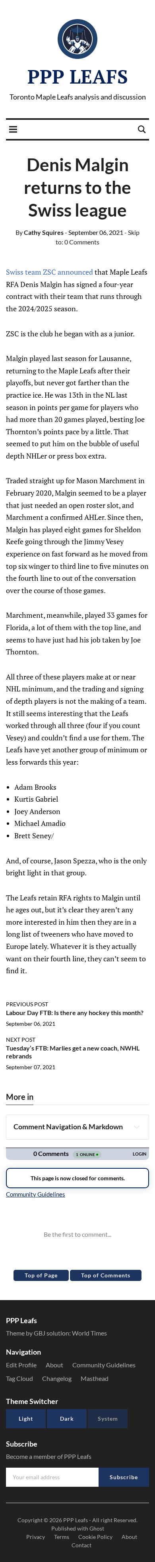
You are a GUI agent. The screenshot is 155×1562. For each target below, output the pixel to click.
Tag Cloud (19, 1378)
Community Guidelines (104, 1365)
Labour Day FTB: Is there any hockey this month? (74, 1012)
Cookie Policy (95, 1536)
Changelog (57, 1378)
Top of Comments (105, 1275)
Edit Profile (21, 1365)
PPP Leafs (77, 76)
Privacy (35, 1536)
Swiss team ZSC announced (49, 272)
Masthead (94, 1378)
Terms (61, 1536)
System (108, 1418)
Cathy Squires (39, 232)
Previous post (27, 1004)
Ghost (96, 1528)
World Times (89, 1333)
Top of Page (41, 1275)
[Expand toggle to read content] (136, 1127)
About (54, 1365)
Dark (67, 1418)
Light (26, 1418)
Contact (81, 1545)
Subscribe (124, 1477)
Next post (20, 1039)
